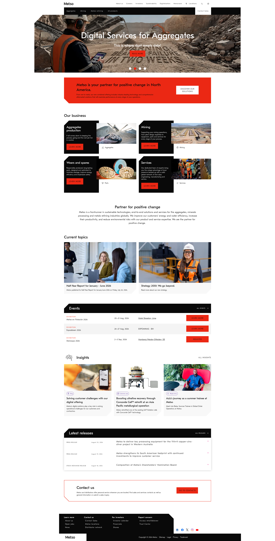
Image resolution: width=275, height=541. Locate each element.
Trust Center (145, 524)
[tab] (130, 68)
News (67, 527)
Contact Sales (91, 521)
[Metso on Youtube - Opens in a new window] (197, 530)
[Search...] (202, 3)
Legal (169, 537)
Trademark (184, 537)
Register (197, 339)
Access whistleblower (149, 521)
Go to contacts (187, 490)
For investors (118, 517)
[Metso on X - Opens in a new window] (187, 530)
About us (69, 521)
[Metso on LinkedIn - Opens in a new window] (177, 530)
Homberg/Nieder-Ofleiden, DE (151, 339)
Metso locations (92, 524)
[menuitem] (119, 3)
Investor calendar (121, 521)
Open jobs (69, 524)
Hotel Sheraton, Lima (147, 318)
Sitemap (162, 537)
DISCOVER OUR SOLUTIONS (187, 90)
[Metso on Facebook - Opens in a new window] (182, 530)
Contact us (89, 517)
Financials (117, 524)
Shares (116, 527)
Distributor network (93, 527)
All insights (204, 358)
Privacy (175, 537)
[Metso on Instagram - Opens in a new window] (192, 530)
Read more (137, 59)
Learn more (75, 147)
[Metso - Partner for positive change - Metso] (76, 3)
